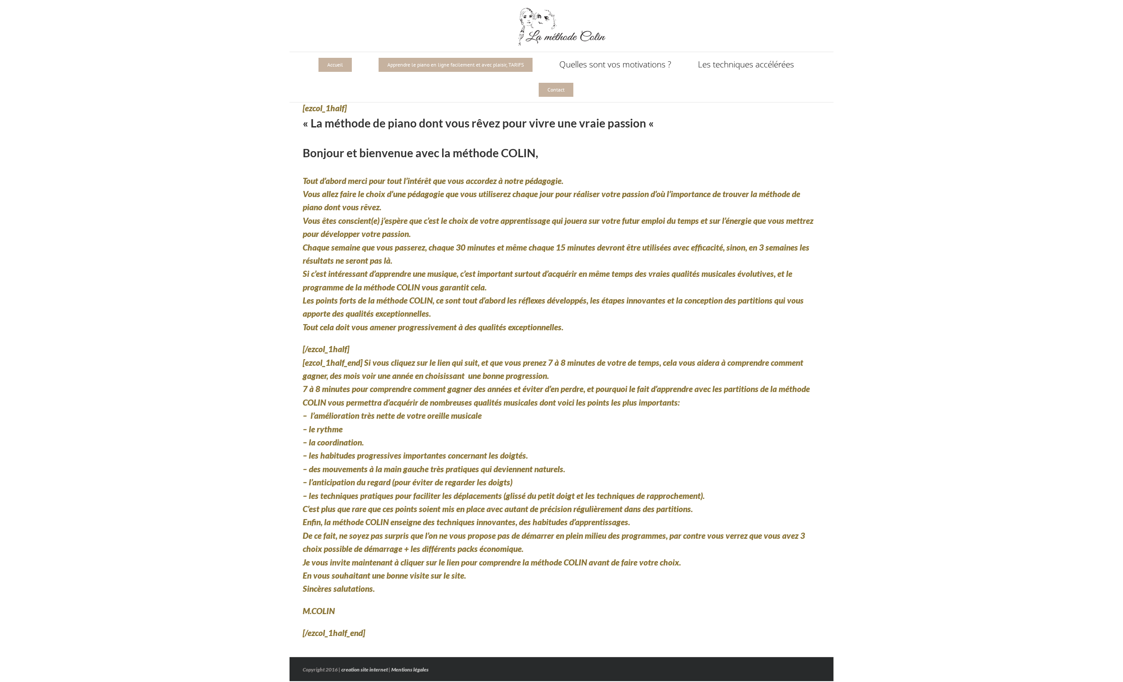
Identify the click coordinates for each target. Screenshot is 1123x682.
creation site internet (364, 669)
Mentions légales (410, 669)
